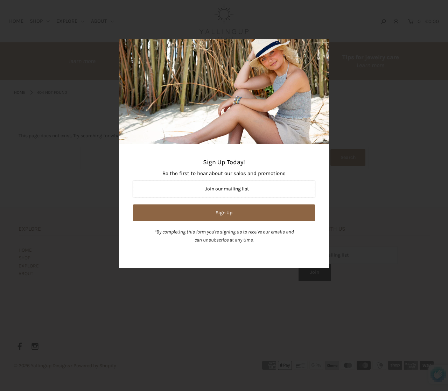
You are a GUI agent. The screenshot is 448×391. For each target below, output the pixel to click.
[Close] (321, 47)
